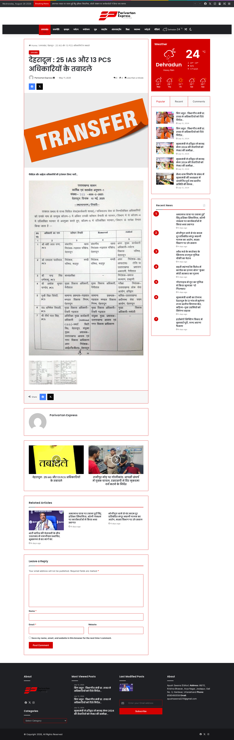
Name (32, 611)
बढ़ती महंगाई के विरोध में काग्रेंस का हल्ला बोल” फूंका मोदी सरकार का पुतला (190, 270)
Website (92, 624)
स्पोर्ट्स (147, 29)
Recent (179, 101)
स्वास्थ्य (137, 29)
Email (32, 624)
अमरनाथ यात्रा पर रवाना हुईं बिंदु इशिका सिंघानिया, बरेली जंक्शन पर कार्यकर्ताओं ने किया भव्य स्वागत (85, 518)
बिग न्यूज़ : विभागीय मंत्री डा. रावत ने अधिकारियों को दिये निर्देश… (190, 117)
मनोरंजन (86, 29)
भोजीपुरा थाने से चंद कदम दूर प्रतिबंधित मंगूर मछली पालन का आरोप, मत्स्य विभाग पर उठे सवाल (87, 3)
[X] (39, 86)
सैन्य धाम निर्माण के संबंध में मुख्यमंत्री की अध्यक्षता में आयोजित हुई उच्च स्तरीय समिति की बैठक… (190, 179)
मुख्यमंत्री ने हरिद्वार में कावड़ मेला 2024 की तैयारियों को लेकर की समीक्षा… (190, 147)
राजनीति (56, 29)
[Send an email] (54, 78)
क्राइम (66, 29)
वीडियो (157, 29)
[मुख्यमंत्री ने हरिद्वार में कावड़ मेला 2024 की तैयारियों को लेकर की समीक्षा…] (165, 148)
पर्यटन (76, 29)
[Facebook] (32, 86)
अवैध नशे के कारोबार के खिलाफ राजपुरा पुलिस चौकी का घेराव (188, 255)
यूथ (95, 29)
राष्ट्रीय (104, 29)
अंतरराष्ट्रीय (116, 29)
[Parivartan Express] (116, 16)
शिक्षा (128, 29)
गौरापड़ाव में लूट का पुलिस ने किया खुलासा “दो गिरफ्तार (189, 285)
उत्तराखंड (44, 29)
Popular (160, 101)
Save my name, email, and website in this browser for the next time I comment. (72, 638)
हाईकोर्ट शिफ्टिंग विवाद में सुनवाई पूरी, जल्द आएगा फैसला (189, 323)
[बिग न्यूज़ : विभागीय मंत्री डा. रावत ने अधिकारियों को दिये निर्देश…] (165, 118)
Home (34, 45)
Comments (199, 101)
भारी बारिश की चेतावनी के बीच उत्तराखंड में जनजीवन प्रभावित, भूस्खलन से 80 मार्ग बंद (44, 536)
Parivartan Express (43, 78)
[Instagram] (33, 703)
